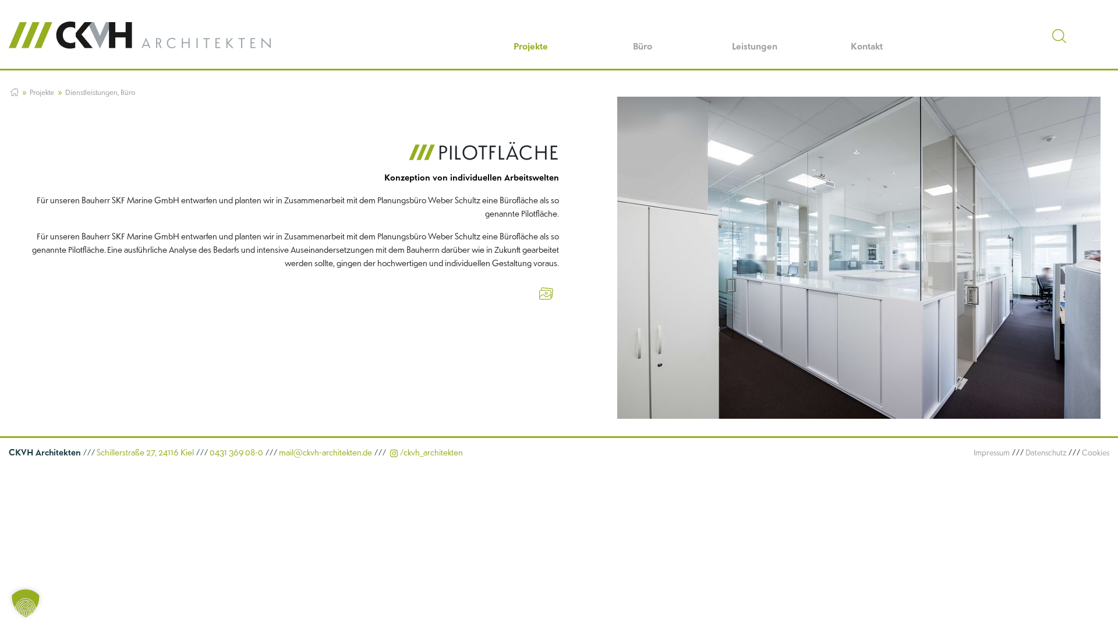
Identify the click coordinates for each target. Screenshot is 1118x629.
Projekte (531, 45)
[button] (25, 603)
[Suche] (1059, 35)
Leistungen (754, 45)
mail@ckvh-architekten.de (326, 452)
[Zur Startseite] (14, 92)
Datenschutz (1045, 452)
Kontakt (867, 45)
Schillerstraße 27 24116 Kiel (101, 452)
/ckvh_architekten (430, 452)
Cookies (1095, 452)
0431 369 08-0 (237, 452)
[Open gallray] (546, 292)
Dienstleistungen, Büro (100, 92)
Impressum (992, 452)
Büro (642, 45)
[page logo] (140, 35)
